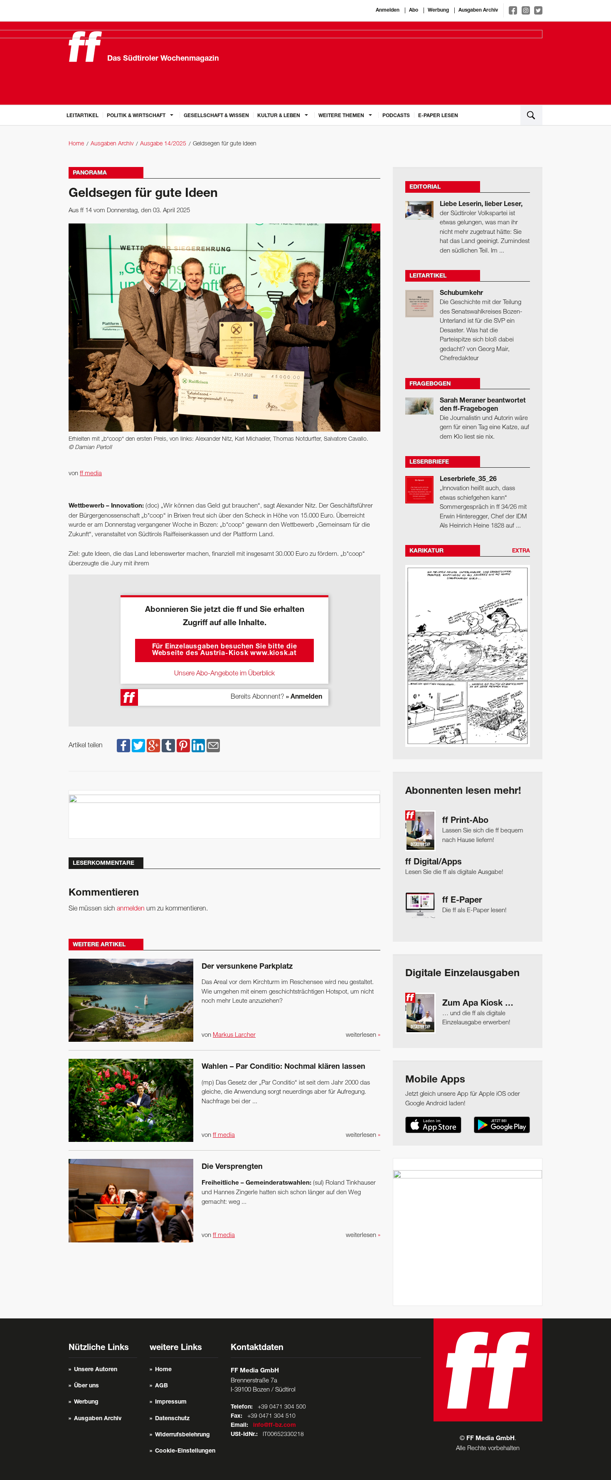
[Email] (213, 746)
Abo (413, 10)
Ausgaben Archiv (478, 10)
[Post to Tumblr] (168, 746)
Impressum (171, 1402)
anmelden (131, 909)
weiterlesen (363, 1035)
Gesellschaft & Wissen (216, 115)
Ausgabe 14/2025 (163, 144)
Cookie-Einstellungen (185, 1451)
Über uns (86, 1386)
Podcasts (396, 115)
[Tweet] (138, 746)
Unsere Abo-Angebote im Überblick (224, 674)
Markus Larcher (234, 1035)
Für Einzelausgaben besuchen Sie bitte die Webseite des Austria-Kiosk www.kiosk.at (224, 650)
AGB (161, 1386)
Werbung (438, 10)
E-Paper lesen (438, 115)
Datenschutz (172, 1419)
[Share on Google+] (153, 746)
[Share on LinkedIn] (198, 746)
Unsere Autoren (95, 1370)
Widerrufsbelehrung (182, 1435)
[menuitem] (82, 115)
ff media (91, 473)
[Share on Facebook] (123, 746)
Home (76, 144)
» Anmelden (304, 697)
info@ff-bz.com (274, 1425)
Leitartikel (83, 115)
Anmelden (387, 10)
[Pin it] (183, 746)
